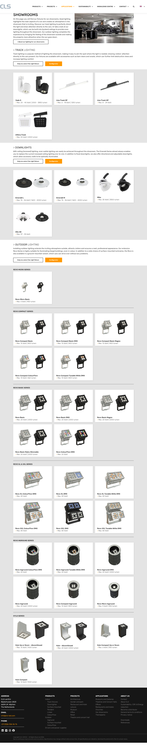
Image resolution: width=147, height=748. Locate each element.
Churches (99, 710)
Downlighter (52, 704)
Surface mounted (54, 707)
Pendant (50, 710)
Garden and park (76, 702)
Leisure (73, 707)
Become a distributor (129, 710)
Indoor (47, 699)
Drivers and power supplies (56, 728)
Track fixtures (52, 702)
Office (72, 712)
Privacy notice (126, 715)
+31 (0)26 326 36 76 (9, 724)
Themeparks (100, 715)
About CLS (125, 702)
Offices (98, 704)
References (125, 723)
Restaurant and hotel (78, 704)
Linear (49, 712)
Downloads (125, 720)
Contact (124, 699)
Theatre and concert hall (80, 717)
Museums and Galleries (105, 699)
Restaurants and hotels (105, 707)
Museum (73, 710)
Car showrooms (102, 712)
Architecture (75, 699)
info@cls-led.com (8, 716)
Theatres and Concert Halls (106, 702)
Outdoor (48, 717)
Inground (50, 720)
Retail (72, 715)
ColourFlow (51, 715)
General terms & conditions (131, 712)
